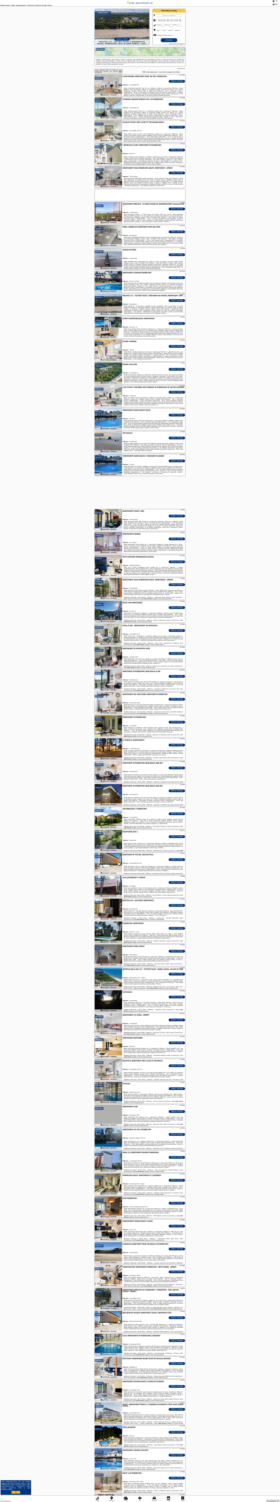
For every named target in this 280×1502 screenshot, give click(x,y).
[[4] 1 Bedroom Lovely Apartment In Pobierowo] (108, 154)
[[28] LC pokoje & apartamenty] (108, 749)
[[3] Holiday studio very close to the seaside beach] (108, 131)
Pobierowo (98, 78)
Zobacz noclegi (177, 81)
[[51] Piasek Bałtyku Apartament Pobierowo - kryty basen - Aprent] (108, 1276)
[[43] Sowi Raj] (108, 1093)
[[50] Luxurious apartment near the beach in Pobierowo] (108, 1253)
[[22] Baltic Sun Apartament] (108, 612)
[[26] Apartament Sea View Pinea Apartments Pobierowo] (108, 703)
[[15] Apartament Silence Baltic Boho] (108, 419)
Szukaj (169, 40)
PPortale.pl (8, 1501)
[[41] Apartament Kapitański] (108, 1047)
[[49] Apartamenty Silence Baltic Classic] (108, 1230)
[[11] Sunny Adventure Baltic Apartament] (108, 328)
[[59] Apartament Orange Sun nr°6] (108, 1459)
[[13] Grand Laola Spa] (108, 373)
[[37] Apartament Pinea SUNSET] (108, 955)
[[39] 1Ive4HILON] (108, 1001)
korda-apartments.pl (140, 3)
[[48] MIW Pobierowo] (108, 1207)
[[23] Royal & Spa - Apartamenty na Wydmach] (108, 635)
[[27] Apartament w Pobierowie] (108, 726)
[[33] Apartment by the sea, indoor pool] (108, 864)
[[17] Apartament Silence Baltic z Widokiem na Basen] (108, 465)
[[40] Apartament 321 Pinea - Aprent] (108, 1024)
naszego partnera (167, 598)
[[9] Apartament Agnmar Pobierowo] (108, 282)
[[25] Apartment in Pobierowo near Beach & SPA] (108, 680)
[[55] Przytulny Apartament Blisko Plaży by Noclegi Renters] (108, 1368)
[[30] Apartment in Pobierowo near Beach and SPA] (108, 795)
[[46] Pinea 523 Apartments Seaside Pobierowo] (108, 1161)
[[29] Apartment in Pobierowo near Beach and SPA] (108, 772)
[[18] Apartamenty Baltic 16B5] (108, 520)
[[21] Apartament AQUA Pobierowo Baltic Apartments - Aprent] (108, 589)
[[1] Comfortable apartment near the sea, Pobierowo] (108, 85)
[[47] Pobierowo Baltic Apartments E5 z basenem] (108, 1184)
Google (3, 1483)
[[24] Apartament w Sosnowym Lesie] (108, 658)
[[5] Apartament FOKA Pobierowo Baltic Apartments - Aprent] (108, 177)
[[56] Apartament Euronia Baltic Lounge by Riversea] (108, 1391)
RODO (10, 1489)
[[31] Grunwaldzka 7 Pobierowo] (108, 818)
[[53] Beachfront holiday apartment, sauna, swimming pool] (108, 1322)
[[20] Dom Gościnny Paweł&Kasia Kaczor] (108, 566)
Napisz (277, 1501)
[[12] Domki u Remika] (108, 350)
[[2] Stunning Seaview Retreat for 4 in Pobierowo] (108, 108)
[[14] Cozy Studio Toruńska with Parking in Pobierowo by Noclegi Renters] (108, 396)
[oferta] (101, 94)
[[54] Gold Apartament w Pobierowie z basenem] (108, 1345)
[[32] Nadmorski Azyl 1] (108, 841)
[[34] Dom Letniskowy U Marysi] (108, 887)
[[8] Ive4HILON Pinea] (108, 259)
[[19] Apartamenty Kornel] (108, 543)
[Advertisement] (140, 493)
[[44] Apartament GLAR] (108, 1116)
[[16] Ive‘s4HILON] (108, 442)
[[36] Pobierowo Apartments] (108, 932)
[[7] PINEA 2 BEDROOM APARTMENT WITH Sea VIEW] (108, 236)
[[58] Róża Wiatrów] (108, 1436)
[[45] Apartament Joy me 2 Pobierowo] (108, 1139)
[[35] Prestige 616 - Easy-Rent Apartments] (108, 910)
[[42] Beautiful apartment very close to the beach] (108, 1070)
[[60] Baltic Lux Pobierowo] (108, 1482)
